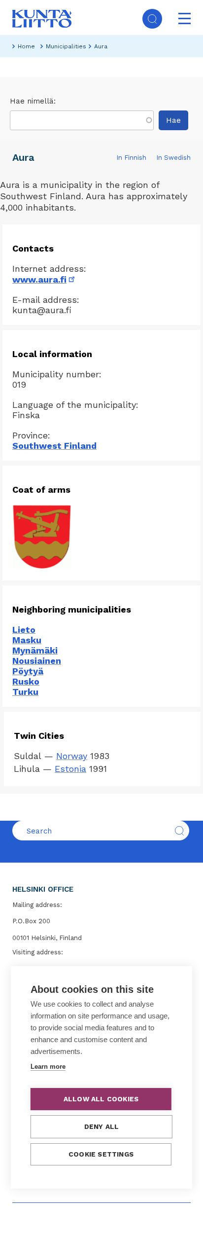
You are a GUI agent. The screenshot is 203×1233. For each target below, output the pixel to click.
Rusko (25, 681)
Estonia (70, 768)
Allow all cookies (101, 1099)
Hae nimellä (32, 101)
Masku (26, 640)
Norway (71, 756)
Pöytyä (27, 671)
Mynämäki (35, 650)
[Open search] (152, 19)
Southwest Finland (54, 445)
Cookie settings (101, 1154)
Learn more (48, 1066)
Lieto (23, 629)
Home (26, 46)
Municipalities (66, 46)
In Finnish (131, 157)
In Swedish (173, 157)
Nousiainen (36, 660)
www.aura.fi (44, 279)
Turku (25, 692)
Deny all (101, 1126)
